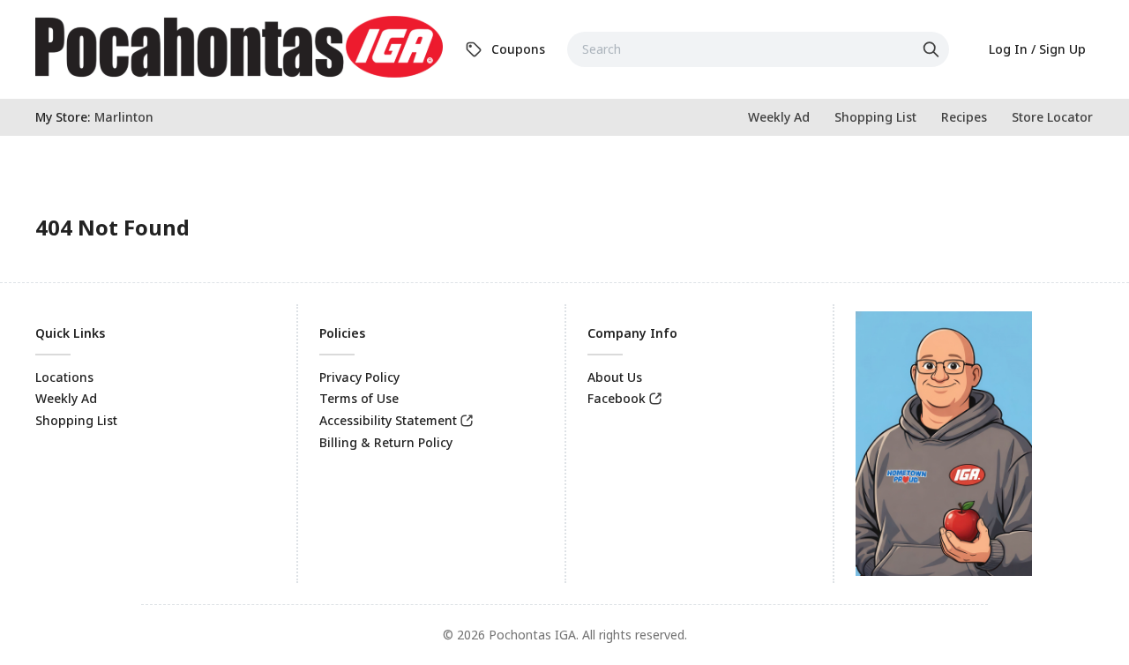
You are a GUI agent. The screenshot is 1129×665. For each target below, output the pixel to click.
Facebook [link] (616, 398)
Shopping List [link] (76, 420)
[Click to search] (933, 49)
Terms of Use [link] (359, 398)
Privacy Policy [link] (359, 377)
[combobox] (758, 49)
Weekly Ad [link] (66, 398)
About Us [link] (614, 377)
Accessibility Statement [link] (388, 420)
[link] (239, 47)
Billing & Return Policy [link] (385, 442)
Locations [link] (64, 377)
